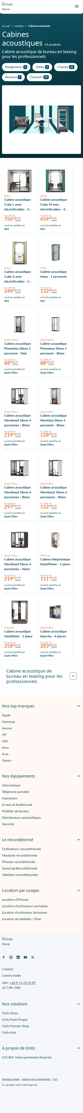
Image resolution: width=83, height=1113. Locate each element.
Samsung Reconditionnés (19, 868)
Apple (6, 715)
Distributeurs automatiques (21, 817)
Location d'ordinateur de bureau (24, 912)
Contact (7, 969)
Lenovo (7, 728)
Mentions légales (11, 1079)
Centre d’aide (11, 975)
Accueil (6, 26)
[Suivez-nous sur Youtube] (25, 957)
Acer (5, 754)
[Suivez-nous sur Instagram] (10, 957)
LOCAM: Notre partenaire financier (27, 1057)
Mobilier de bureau (15, 811)
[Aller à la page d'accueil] (9, 7)
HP (4, 734)
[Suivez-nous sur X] (32, 957)
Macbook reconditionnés (19, 855)
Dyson (6, 760)
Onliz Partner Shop (15, 1026)
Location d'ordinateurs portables (25, 906)
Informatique (11, 785)
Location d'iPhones (15, 899)
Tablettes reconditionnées (20, 875)
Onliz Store (10, 1013)
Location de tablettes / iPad (21, 919)
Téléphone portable (15, 791)
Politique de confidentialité (36, 1079)
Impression (9, 798)
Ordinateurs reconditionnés (21, 849)
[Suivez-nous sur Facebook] (3, 957)
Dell (5, 741)
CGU (55, 1079)
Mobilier (19, 26)
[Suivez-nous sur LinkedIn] (18, 957)
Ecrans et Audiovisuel (17, 804)
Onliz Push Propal (14, 1019)
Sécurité (8, 824)
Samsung (8, 721)
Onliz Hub (9, 1032)
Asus (5, 747)
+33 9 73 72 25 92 (22, 983)
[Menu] (77, 6)
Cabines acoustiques (39, 26)
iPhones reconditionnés (18, 862)
